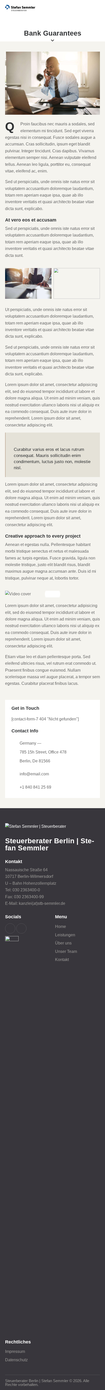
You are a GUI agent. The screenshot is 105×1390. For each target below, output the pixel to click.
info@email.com (34, 774)
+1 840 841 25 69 (35, 787)
